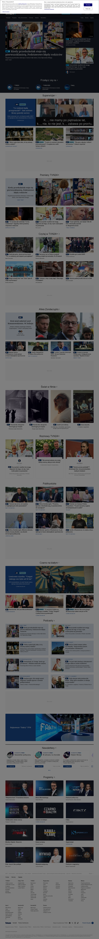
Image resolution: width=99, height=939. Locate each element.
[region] (49, 7)
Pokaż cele (88, 8)
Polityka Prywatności (6, 11)
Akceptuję (88, 4)
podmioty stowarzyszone (22, 3)
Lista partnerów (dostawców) (49, 9)
